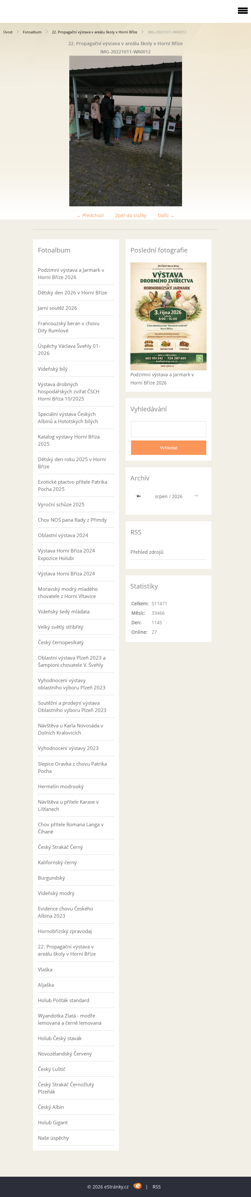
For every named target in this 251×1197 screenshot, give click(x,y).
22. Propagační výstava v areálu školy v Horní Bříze (94, 31)
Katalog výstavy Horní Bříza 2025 (69, 440)
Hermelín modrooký (61, 786)
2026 (177, 496)
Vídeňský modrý (56, 893)
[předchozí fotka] (10, 131)
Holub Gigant (53, 1122)
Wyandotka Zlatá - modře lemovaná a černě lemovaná (69, 1019)
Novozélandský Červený (65, 1053)
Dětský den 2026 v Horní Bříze (72, 292)
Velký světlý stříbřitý (60, 627)
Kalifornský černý (57, 862)
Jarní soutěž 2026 (57, 308)
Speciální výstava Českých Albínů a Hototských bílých (68, 417)
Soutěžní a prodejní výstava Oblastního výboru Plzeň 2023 (72, 706)
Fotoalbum (32, 31)
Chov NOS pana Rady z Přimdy (72, 519)
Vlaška (45, 969)
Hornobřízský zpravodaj (65, 931)
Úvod (7, 31)
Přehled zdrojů (146, 552)
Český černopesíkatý (61, 642)
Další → (166, 215)
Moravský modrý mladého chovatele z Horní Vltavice (68, 592)
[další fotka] (240, 131)
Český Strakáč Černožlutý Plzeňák (66, 1088)
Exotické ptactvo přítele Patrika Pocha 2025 (72, 485)
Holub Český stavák (60, 1038)
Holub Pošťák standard (63, 1000)
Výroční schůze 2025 (61, 504)
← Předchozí (90, 215)
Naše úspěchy (53, 1137)
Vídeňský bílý (53, 368)
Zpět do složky (130, 215)
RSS (157, 1187)
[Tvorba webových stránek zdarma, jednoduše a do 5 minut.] (137, 1185)
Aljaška (46, 985)
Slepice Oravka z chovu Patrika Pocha (72, 767)
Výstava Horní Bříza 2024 (66, 573)
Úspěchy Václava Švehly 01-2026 (69, 349)
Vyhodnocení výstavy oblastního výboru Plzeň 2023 (72, 684)
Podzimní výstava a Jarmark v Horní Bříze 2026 (71, 273)
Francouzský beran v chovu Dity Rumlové (68, 327)
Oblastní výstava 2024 (63, 535)
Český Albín (51, 1107)
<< (139, 496)
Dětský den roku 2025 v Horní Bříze (72, 463)
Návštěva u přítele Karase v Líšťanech (68, 805)
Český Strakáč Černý (60, 847)
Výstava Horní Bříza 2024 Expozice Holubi (66, 554)
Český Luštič (51, 1069)
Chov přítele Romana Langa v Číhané (71, 828)
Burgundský (51, 877)
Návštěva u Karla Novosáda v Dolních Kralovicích (70, 729)
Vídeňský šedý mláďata (64, 611)
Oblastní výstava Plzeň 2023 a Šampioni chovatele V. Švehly (72, 661)
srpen (161, 496)
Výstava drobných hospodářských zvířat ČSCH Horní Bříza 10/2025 (68, 391)
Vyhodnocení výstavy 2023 (68, 748)
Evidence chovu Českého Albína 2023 (65, 912)
